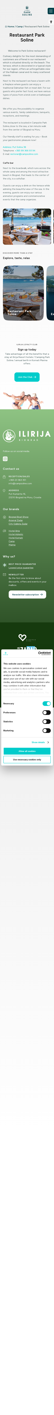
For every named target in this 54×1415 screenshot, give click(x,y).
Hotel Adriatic (16, 534)
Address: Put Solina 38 (14, 147)
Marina (12, 544)
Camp (19, 26)
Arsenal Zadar (16, 520)
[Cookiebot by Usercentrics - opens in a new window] (38, 653)
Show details (38, 742)
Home (11, 26)
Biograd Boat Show (19, 516)
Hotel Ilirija (14, 530)
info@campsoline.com (20, 483)
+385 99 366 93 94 (25, 150)
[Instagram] (5, 459)
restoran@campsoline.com (24, 154)
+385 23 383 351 (17, 480)
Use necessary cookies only (27, 759)
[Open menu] (51, 11)
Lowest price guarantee (21, 567)
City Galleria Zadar (18, 523)
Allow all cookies (27, 751)
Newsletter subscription (25, 594)
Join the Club (25, 377)
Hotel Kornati (16, 537)
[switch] (46, 712)
